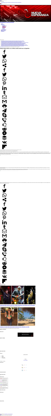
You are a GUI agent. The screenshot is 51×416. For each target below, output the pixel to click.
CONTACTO (3, 31)
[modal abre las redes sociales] (4, 67)
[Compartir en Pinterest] (4, 85)
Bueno (2, 355)
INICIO (2, 23)
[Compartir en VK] (4, 144)
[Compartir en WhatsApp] (4, 215)
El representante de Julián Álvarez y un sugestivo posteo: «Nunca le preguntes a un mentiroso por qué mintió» (13, 41)
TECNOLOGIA (3, 29)
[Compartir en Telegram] (4, 112)
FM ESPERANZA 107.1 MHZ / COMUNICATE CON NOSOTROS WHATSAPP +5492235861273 (11, 2)
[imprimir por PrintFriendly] (4, 242)
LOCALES (3, 24)
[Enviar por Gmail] (4, 103)
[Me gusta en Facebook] (4, 126)
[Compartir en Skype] (4, 251)
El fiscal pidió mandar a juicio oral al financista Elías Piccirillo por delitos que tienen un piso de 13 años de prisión (13, 43)
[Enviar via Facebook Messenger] (4, 135)
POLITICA (3, 28)
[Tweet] (4, 58)
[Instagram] (0, 414)
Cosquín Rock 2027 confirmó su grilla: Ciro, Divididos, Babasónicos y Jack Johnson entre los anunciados (17, 305)
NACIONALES (3, 25)
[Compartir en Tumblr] (4, 94)
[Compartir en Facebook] (4, 206)
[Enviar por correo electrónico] (4, 233)
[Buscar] (0, 0)
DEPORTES (3, 26)
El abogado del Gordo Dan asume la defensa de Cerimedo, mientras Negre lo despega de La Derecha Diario (12, 44)
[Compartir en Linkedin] (4, 224)
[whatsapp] (1, 414)
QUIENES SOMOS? (4, 30)
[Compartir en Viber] (4, 121)
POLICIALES (3, 27)
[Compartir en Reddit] (4, 130)
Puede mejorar (3, 357)
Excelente (3, 356)
